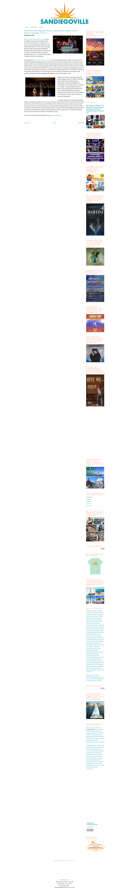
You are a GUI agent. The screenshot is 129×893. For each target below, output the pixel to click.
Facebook (89, 499)
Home (54, 123)
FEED (26, 27)
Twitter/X (88, 501)
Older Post (81, 123)
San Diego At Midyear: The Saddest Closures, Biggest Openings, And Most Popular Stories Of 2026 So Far (95, 109)
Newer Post (27, 123)
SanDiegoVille (64, 880)
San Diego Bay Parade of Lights (35, 39)
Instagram (89, 497)
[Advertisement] (95, 433)
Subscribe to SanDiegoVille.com (92, 823)
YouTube (88, 505)
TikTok (88, 503)
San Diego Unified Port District (42, 60)
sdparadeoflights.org (56, 115)
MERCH (42, 27)
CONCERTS (34, 27)
